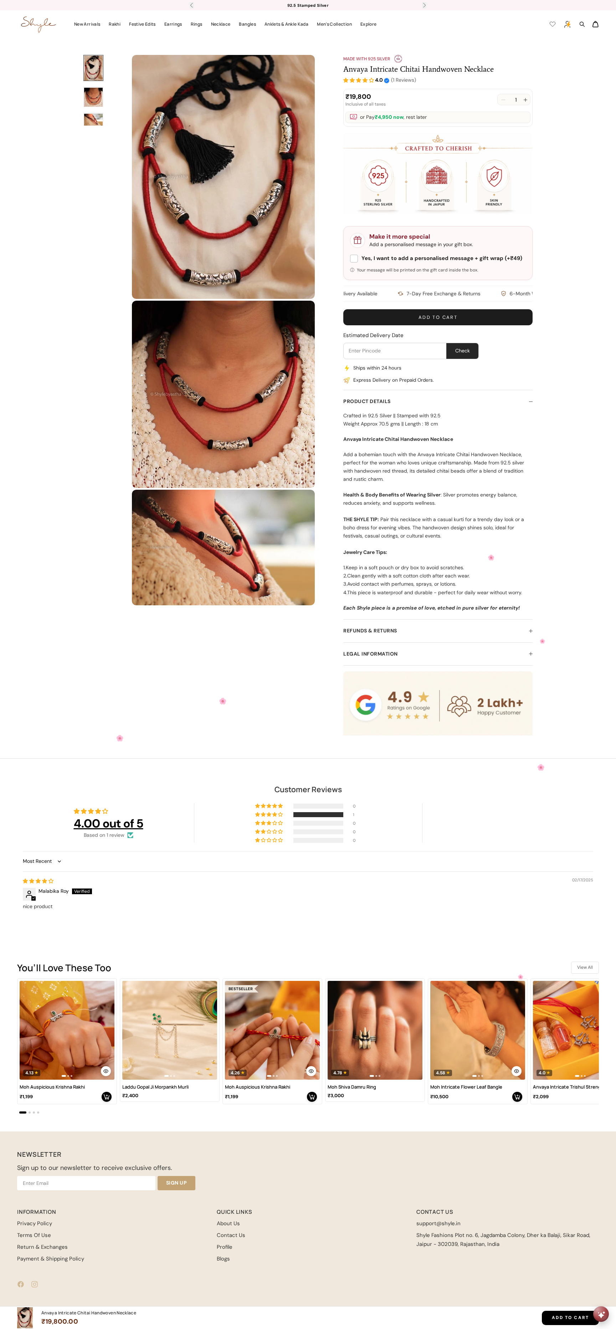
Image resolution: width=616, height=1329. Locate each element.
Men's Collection (334, 24)
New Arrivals (87, 24)
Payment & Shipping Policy (50, 1258)
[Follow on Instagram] (34, 1284)
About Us (228, 1223)
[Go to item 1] (93, 68)
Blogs (223, 1258)
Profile (224, 1247)
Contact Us (231, 1235)
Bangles (247, 24)
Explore (368, 24)
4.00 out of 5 (108, 823)
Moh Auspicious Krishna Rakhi (52, 1087)
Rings (196, 24)
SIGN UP (176, 1183)
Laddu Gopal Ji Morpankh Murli (155, 1087)
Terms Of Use (34, 1235)
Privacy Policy (34, 1223)
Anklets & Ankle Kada (286, 24)
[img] (38, 881)
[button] (358, 80)
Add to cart (438, 317)
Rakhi (114, 24)
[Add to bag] (107, 1097)
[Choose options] (106, 1071)
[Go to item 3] (93, 119)
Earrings (173, 24)
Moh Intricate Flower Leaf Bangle (466, 1087)
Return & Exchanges (42, 1247)
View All (585, 967)
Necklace (221, 24)
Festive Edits (142, 24)
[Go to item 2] (93, 97)
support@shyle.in (438, 1223)
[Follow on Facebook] (20, 1284)
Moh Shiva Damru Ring (352, 1087)
